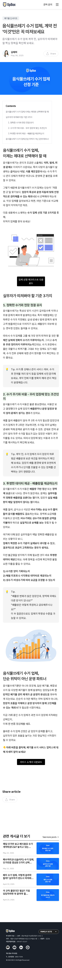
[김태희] (6, 53)
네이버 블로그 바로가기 (8, 947)
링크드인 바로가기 (21, 947)
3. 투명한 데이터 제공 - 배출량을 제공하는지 (26, 133)
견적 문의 (47, 4)
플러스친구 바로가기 (27, 947)
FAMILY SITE (46, 931)
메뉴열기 (57, 4)
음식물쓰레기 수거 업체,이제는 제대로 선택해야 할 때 (27, 111)
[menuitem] (51, 53)
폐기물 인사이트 (10, 18)
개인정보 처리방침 (11, 953)
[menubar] (50, 53)
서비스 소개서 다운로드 (31, 762)
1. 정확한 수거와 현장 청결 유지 (21, 122)
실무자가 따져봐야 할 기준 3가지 (19, 117)
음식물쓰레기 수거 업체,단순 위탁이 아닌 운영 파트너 (27, 139)
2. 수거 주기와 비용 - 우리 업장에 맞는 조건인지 (27, 128)
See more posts (50, 837)
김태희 (14, 52)
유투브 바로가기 (14, 947)
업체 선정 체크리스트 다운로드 (31, 281)
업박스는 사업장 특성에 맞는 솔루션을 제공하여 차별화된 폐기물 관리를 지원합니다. (10, 4)
